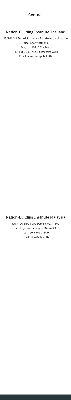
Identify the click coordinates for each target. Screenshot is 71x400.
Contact (35, 15)
